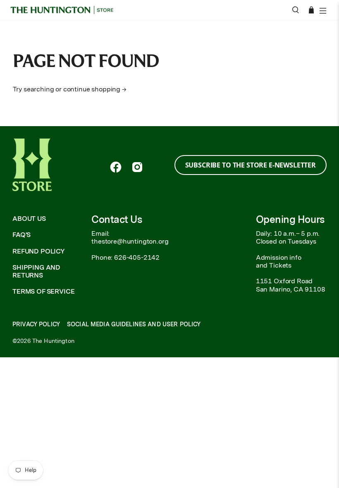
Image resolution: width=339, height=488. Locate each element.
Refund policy (38, 251)
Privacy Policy (36, 324)
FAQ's (21, 235)
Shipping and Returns (36, 271)
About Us (29, 218)
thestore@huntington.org (129, 241)
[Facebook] (115, 167)
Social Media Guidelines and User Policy (134, 324)
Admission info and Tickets (278, 261)
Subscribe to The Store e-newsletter (250, 165)
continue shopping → (95, 89)
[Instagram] (137, 167)
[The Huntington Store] (64, 10)
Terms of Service (43, 291)
